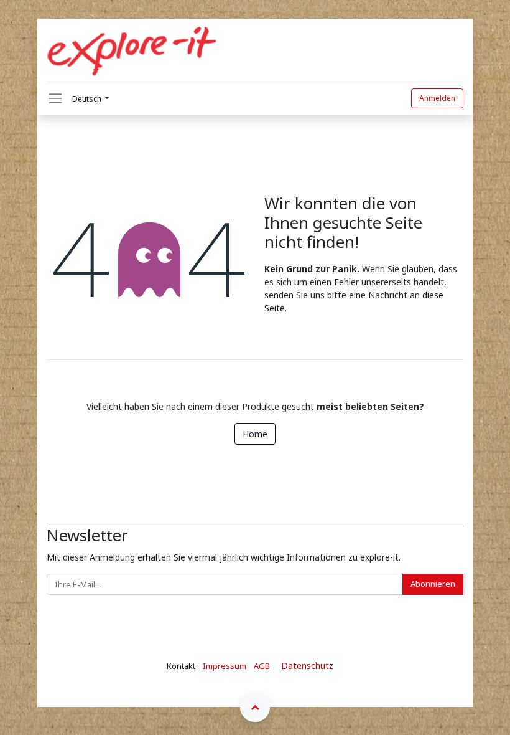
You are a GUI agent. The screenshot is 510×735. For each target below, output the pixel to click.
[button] (255, 707)
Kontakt (181, 665)
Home (255, 434)
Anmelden (437, 98)
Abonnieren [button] (432, 583)
